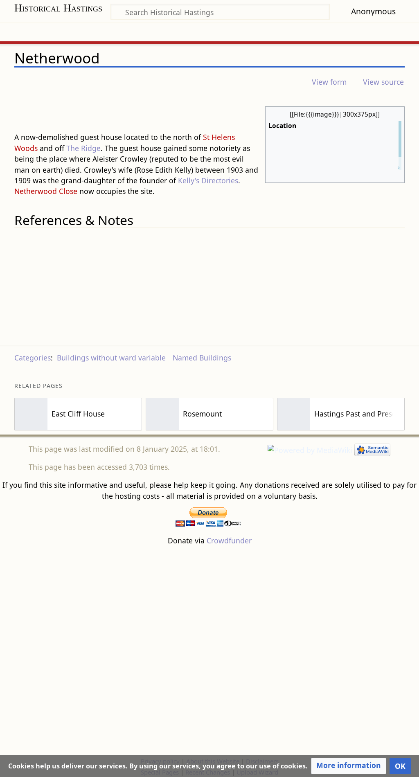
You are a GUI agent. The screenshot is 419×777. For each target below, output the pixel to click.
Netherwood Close (45, 191)
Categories (32, 358)
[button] (348, 766)
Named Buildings (202, 358)
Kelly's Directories (208, 180)
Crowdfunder (229, 540)
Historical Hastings (58, 8)
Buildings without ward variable (111, 358)
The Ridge (83, 148)
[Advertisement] (209, 650)
